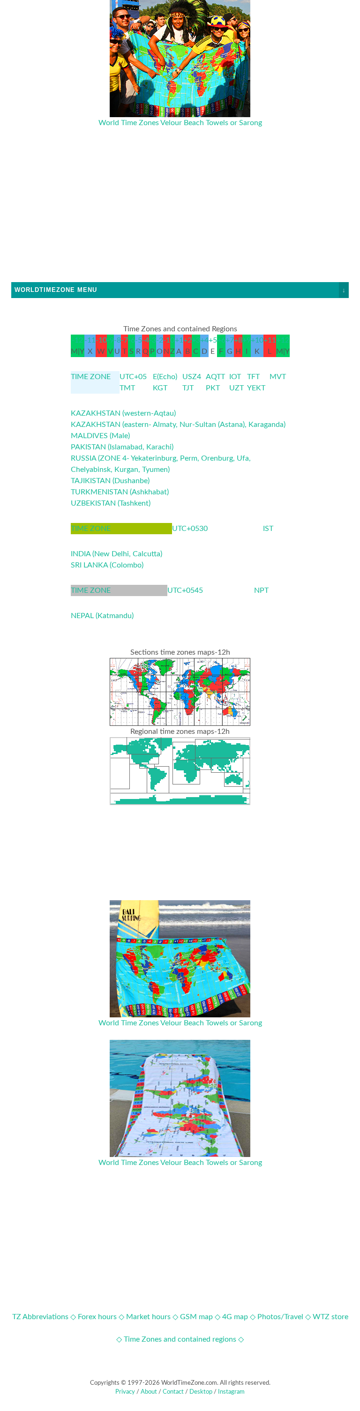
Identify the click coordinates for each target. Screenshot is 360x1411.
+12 (283, 340)
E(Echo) (165, 377)
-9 (110, 340)
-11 (90, 340)
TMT (127, 388)
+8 (238, 340)
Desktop (200, 1392)
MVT (278, 377)
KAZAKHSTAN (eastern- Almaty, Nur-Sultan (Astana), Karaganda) (178, 424)
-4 (145, 340)
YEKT (256, 388)
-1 (166, 340)
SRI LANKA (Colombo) (107, 565)
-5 (138, 340)
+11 (269, 340)
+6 (221, 340)
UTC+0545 (185, 590)
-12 (77, 340)
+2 (187, 340)
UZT (236, 388)
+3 (196, 340)
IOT (235, 377)
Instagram (231, 1392)
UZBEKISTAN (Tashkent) (110, 503)
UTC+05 (133, 377)
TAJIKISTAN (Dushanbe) (110, 481)
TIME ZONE (91, 377)
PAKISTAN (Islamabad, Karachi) (122, 447)
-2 (159, 340)
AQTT (215, 377)
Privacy (125, 1392)
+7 (229, 340)
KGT (160, 388)
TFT (253, 377)
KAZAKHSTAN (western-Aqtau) (123, 413)
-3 (152, 340)
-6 (131, 340)
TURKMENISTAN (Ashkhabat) (120, 492)
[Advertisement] (180, 216)
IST (268, 528)
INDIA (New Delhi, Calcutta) (116, 554)
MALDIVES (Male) (100, 436)
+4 (204, 340)
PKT (213, 388)
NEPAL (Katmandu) (102, 616)
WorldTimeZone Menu (180, 289)
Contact (173, 1392)
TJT (188, 388)
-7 (124, 340)
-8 (117, 340)
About (149, 1392)
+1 (179, 340)
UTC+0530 (190, 528)
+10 (257, 340)
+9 (246, 340)
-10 (101, 340)
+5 (213, 340)
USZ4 (191, 377)
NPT (261, 590)
